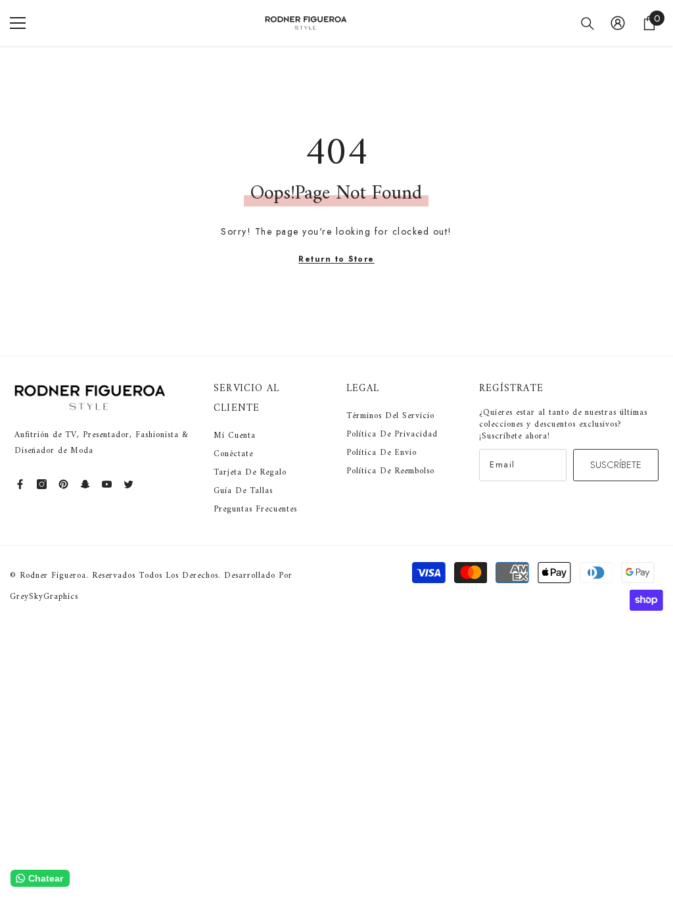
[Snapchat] (85, 484)
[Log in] (617, 23)
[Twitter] (128, 484)
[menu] (18, 23)
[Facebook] (20, 484)
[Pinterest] (63, 484)
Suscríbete (615, 465)
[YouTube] (106, 484)
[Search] (587, 24)
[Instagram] (41, 484)
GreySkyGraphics (44, 596)
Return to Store (336, 259)
